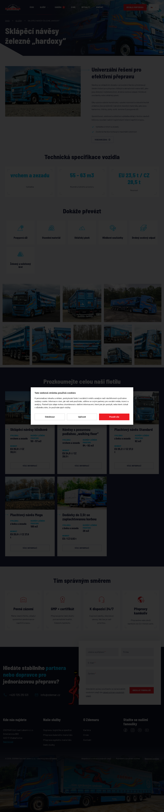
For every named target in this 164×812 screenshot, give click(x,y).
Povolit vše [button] (114, 417)
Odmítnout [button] (50, 417)
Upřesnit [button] (82, 417)
